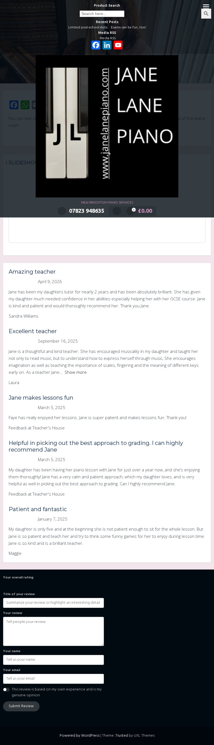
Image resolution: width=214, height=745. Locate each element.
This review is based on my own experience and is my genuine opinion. (57, 692)
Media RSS (108, 38)
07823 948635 (86, 210)
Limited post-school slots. (88, 27)
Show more (76, 372)
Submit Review (21, 706)
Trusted (121, 735)
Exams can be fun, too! (128, 27)
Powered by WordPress (79, 735)
